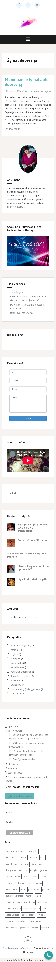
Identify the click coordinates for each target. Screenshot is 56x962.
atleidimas (10, 857)
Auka (42, 857)
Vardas (9, 822)
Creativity (25, 864)
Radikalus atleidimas (21, 671)
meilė (29, 883)
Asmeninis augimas (42, 91)
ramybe (29, 895)
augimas (33, 857)
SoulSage (27, 91)
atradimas (22, 857)
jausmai (43, 870)
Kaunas (9, 876)
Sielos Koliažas (12, 915)
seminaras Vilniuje (32, 908)
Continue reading (19, 129)
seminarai (10, 902)
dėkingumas (37, 864)
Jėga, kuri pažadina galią (32, 579)
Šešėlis (35, 927)
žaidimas (45, 927)
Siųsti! (28, 418)
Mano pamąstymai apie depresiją (26, 82)
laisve (43, 876)
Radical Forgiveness (14, 895)
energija (33, 870)
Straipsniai (13, 763)
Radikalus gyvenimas (21, 676)
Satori (38, 895)
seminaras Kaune (13, 908)
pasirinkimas (33, 889)
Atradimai (15, 649)
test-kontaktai (15, 772)
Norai (22, 889)
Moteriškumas (17, 667)
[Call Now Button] (48, 955)
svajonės (41, 915)
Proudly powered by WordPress (18, 948)
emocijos (23, 870)
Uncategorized (18, 693)
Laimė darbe (17, 662)
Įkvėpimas (24, 927)
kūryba (27, 876)
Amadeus (46, 948)
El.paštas (11, 812)
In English (16, 658)
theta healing (11, 927)
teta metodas (36, 921)
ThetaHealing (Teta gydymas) (25, 689)
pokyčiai (45, 889)
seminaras (42, 902)
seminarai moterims (26, 902)
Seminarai (15, 680)
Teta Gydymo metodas (24, 759)
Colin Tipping (11, 864)
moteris (38, 883)
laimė (35, 876)
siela (45, 908)
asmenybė (33, 851)
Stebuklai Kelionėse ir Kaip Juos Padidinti (27, 555)
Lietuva (9, 883)
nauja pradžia (11, 889)
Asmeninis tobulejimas (16, 851)
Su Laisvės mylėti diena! (32, 540)
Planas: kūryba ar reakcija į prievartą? (33, 567)
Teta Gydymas (17, 292)
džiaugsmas (11, 870)
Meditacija (19, 883)
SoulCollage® (17, 684)
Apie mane (13, 726)
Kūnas (18, 876)
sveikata (9, 921)
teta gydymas (22, 921)
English (14, 654)
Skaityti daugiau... (16, 206)
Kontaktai (13, 768)
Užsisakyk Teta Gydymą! (22, 312)
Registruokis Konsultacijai (19, 796)
